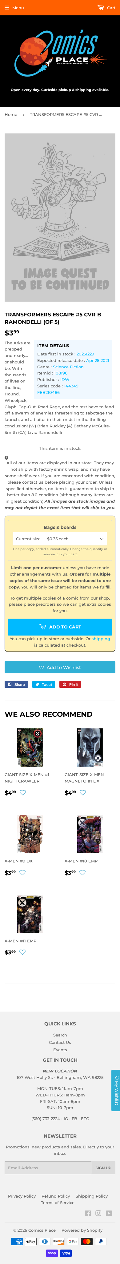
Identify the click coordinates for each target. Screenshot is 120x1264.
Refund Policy (56, 1196)
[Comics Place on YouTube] (109, 1214)
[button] (60, 667)
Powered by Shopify (82, 1230)
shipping (101, 638)
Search (60, 1034)
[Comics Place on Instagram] (98, 1214)
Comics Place (42, 1230)
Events (60, 1049)
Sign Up (103, 1168)
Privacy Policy (22, 1196)
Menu (18, 7)
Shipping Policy (92, 1196)
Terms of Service (57, 1202)
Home (11, 114)
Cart (110, 7)
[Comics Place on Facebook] (88, 1214)
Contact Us (60, 1042)
